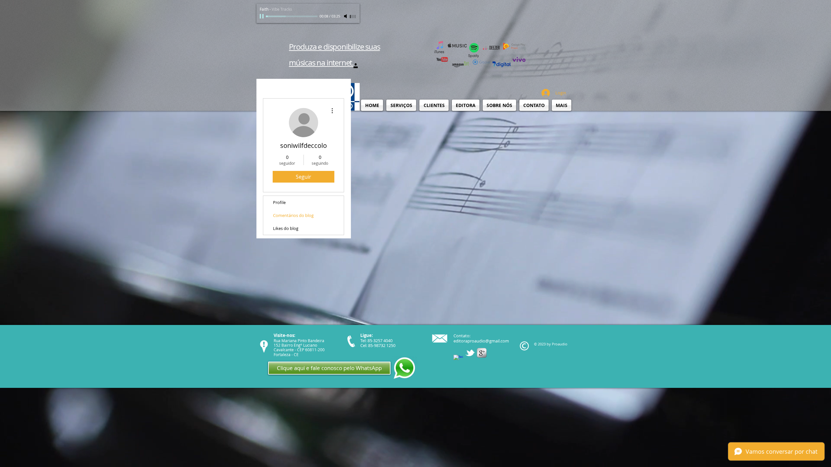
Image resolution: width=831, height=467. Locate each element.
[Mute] (346, 16)
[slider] (353, 16)
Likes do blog (285, 228)
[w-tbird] (470, 353)
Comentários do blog (293, 215)
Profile (279, 202)
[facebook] (458, 360)
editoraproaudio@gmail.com (481, 341)
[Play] (262, 16)
